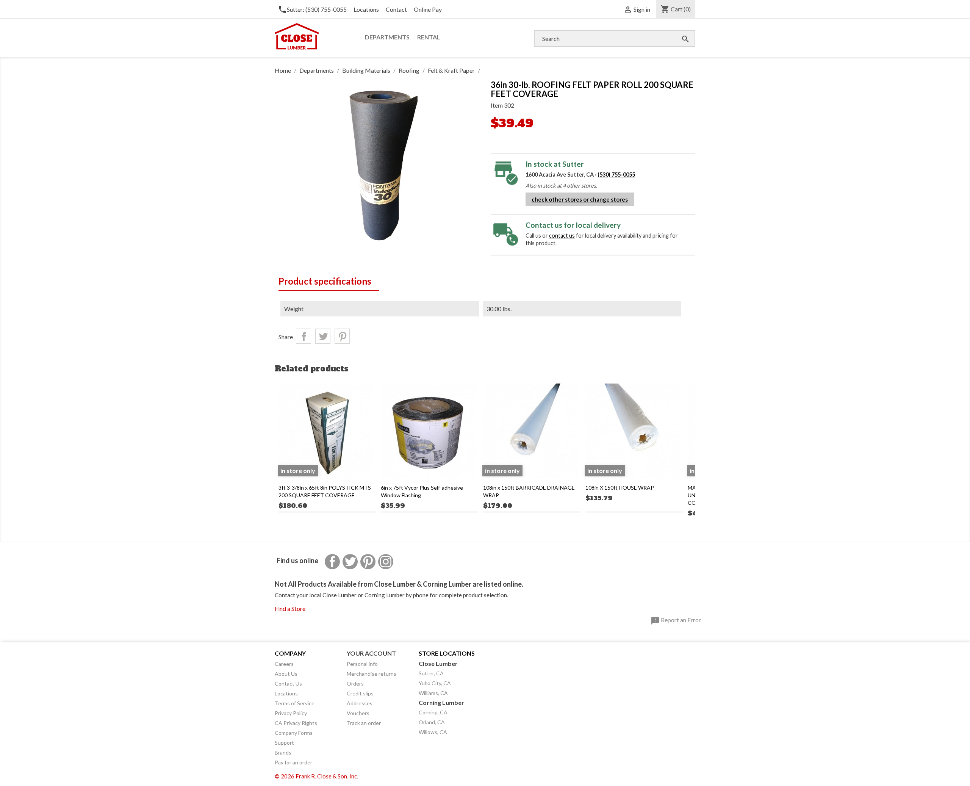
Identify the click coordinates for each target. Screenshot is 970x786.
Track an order (364, 723)
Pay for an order (293, 762)
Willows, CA (433, 732)
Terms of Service (294, 703)
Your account (371, 653)
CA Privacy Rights (296, 723)
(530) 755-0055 (616, 174)
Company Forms (294, 733)
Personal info (362, 664)
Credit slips (360, 693)
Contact (396, 9)
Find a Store (290, 608)
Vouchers (358, 713)
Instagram (385, 561)
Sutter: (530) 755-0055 (312, 9)
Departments (387, 37)
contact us (562, 235)
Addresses (359, 703)
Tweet (323, 336)
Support (284, 742)
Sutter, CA (431, 673)
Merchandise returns (371, 673)
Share (303, 336)
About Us (286, 673)
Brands (283, 752)
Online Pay (428, 9)
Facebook (332, 561)
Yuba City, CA (435, 683)
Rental (428, 37)
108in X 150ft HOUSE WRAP (619, 487)
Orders (355, 683)
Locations (366, 9)
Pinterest (342, 336)
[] (678, 31)
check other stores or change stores (580, 199)
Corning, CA (433, 712)
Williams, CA (433, 693)
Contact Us (288, 683)
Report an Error (676, 620)
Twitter (350, 561)
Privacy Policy (291, 713)
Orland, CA (432, 722)
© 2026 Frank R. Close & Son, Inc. (316, 776)
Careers (284, 664)
